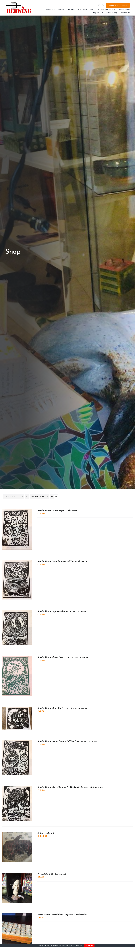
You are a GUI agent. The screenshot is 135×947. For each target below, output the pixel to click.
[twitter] (99, 5)
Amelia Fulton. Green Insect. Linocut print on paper (62, 657)
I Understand (89, 945)
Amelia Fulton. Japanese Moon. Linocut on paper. (61, 611)
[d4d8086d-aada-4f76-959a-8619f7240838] (18, 3)
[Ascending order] (27, 496)
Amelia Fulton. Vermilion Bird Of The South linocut (62, 561)
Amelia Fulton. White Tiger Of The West (57, 511)
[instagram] (102, 5)
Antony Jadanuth (46, 833)
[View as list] (56, 497)
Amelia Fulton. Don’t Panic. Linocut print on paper (62, 708)
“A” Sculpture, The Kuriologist (51, 874)
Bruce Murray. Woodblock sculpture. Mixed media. (62, 915)
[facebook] (95, 5)
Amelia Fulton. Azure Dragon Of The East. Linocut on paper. (67, 741)
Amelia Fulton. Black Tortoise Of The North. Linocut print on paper (70, 787)
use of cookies (78, 945)
